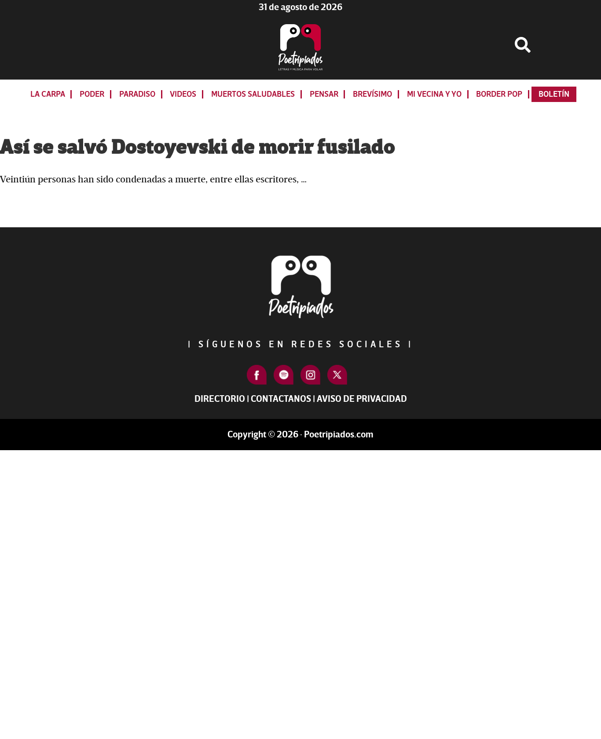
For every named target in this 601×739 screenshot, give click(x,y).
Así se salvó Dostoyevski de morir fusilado (197, 147)
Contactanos (281, 398)
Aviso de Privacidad (362, 398)
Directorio (219, 398)
